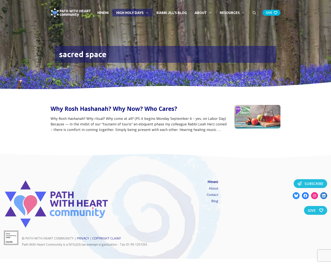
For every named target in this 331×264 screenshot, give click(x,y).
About (201, 13)
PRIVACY (83, 238)
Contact (212, 194)
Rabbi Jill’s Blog (171, 13)
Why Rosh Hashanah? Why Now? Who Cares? (114, 109)
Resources (230, 13)
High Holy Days (129, 13)
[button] (254, 12)
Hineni (103, 13)
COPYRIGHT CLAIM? (106, 238)
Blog (214, 201)
